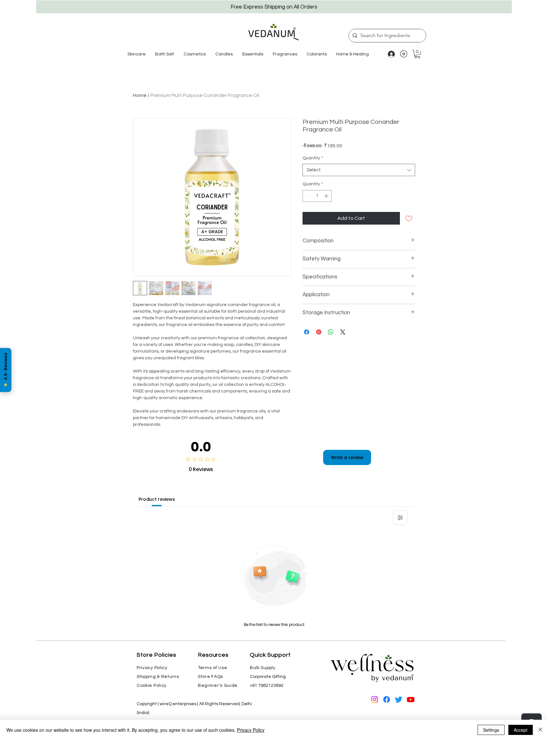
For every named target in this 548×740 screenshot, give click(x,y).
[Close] (540, 730)
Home (140, 95)
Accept (520, 730)
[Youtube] (410, 699)
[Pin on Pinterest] (319, 332)
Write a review (347, 457)
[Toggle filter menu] (400, 517)
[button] (136, 54)
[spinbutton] (317, 195)
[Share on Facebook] (306, 332)
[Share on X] (343, 332)
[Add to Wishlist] (408, 218)
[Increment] (327, 195)
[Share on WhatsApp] (331, 332)
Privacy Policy (250, 730)
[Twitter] (398, 699)
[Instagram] (374, 699)
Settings (491, 730)
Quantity (313, 158)
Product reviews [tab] (157, 499)
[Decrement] (307, 195)
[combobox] (359, 170)
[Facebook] (386, 699)
